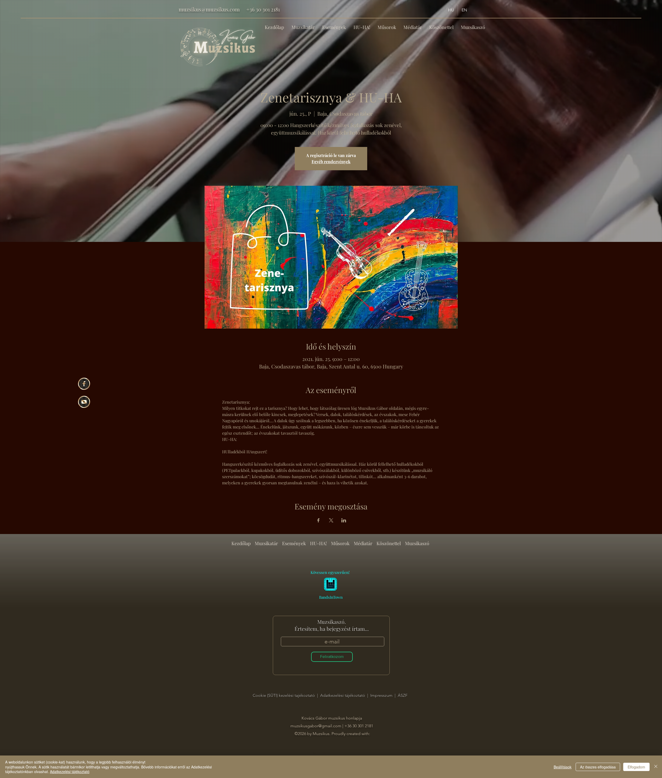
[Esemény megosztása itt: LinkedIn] (343, 520)
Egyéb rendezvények (331, 161)
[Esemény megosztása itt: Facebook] (318, 520)
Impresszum (382, 695)
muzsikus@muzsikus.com (209, 9)
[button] (334, 25)
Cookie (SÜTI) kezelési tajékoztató (284, 695)
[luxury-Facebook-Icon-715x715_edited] (84, 383)
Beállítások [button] (562, 766)
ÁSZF (403, 695)
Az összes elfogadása (598, 766)
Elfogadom (636, 766)
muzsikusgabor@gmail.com (315, 725)
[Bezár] (656, 767)
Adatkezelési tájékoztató (343, 695)
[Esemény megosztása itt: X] (331, 520)
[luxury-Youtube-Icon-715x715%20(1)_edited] (84, 401)
